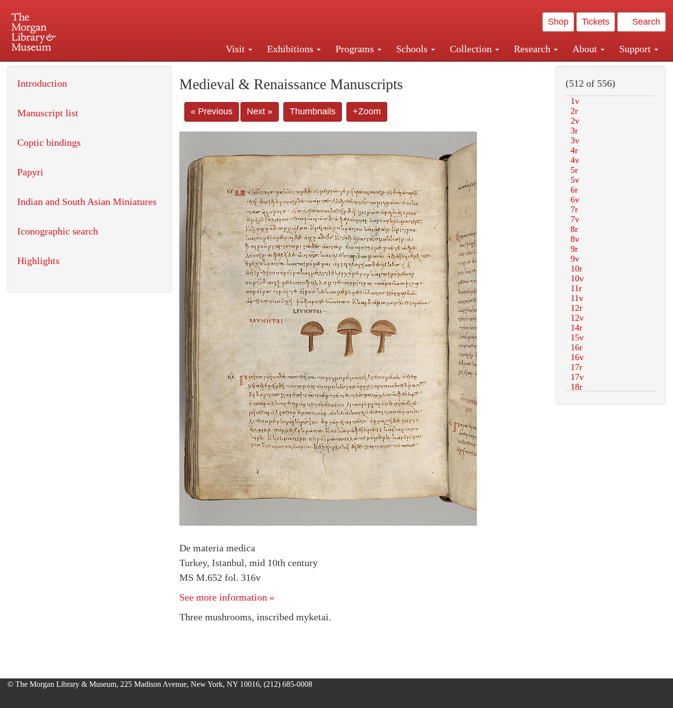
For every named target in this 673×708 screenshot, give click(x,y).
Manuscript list (47, 112)
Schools (413, 48)
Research (533, 48)
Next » (259, 111)
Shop (558, 22)
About (586, 48)
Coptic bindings (49, 142)
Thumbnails (313, 111)
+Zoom (367, 111)
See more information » (226, 597)
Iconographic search (57, 231)
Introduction (42, 83)
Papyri (30, 172)
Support (636, 48)
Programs (356, 48)
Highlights (38, 260)
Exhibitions (291, 48)
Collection (472, 48)
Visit (236, 48)
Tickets (595, 22)
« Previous (212, 111)
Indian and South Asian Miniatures (87, 201)
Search (645, 22)
